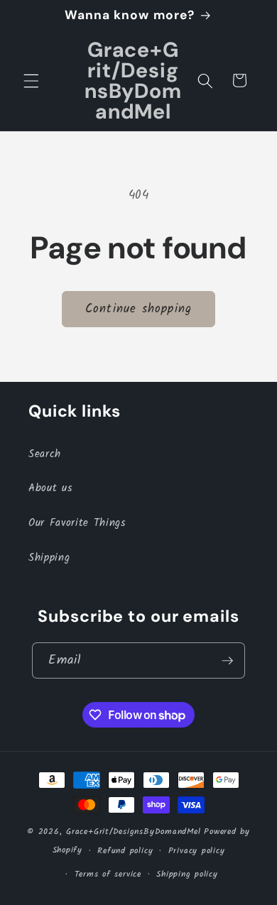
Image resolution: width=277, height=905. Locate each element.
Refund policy (125, 850)
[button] (31, 80)
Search (44, 454)
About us (50, 488)
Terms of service (108, 874)
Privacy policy (196, 850)
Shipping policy (187, 874)
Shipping (49, 557)
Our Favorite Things (77, 523)
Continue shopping (138, 309)
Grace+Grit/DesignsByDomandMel (133, 831)
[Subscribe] (227, 660)
